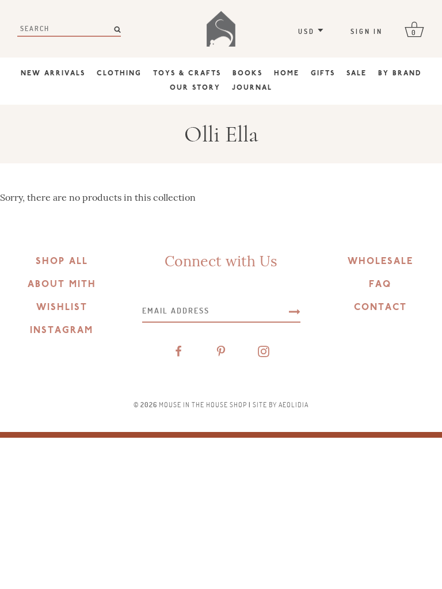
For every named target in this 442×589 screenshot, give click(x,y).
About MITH (62, 284)
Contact (380, 307)
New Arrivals (53, 73)
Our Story (195, 88)
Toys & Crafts (187, 73)
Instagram (61, 330)
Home (286, 73)
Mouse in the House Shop (203, 404)
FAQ (380, 284)
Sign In (366, 31)
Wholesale (380, 261)
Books (247, 73)
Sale (356, 73)
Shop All (62, 261)
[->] (294, 310)
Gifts (323, 73)
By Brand (400, 73)
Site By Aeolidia (280, 404)
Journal (252, 88)
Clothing (119, 73)
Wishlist (61, 307)
